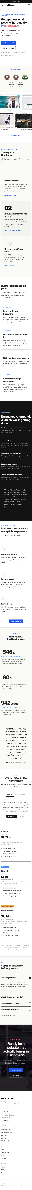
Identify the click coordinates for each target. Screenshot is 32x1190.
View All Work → (16, 135)
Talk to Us (16, 1075)
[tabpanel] (16, 876)
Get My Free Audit (8, 43)
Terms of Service (14, 1183)
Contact (3, 1158)
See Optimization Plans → (12, 230)
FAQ (2, 1173)
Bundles (3, 1138)
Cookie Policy (23, 1183)
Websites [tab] (9, 794)
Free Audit (4, 1167)
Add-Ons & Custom (7, 1141)
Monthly (21, 816)
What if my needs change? (15, 1009)
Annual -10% (12, 816)
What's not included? (15, 1016)
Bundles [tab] (22, 794)
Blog (2, 1155)
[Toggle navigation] (29, 5)
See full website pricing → (16, 950)
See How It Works (8, 48)
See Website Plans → (11, 195)
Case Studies (5, 1152)
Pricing (3, 1170)
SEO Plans (4, 1135)
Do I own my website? (16, 978)
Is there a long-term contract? (15, 1003)
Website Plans (5, 1129)
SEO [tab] (16, 794)
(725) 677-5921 (16, 1)
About (3, 1149)
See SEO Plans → (9, 266)
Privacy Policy (4, 1183)
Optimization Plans (6, 1132)
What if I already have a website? (15, 997)
